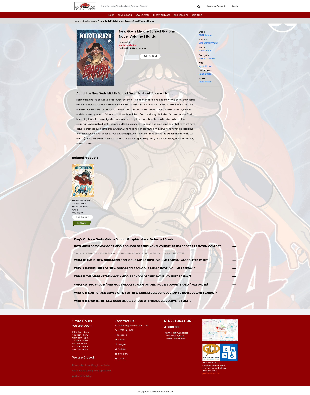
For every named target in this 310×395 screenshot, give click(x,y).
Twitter (121, 339)
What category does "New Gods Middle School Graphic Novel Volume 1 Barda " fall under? (141, 284)
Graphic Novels (89, 21)
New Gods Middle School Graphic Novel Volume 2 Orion (81, 205)
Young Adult (205, 50)
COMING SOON (125, 15)
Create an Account (215, 6)
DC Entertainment (208, 42)
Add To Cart (150, 56)
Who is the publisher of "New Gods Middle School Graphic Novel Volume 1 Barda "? (134, 268)
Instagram (123, 353)
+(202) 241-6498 (125, 330)
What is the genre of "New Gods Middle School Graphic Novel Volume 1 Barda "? (132, 276)
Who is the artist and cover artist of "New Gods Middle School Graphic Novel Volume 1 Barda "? (145, 293)
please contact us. (210, 373)
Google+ (122, 344)
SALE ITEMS (197, 15)
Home (76, 21)
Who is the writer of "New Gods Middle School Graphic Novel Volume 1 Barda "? (132, 301)
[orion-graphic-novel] (83, 180)
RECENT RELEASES (161, 15)
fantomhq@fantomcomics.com (133, 325)
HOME (111, 15)
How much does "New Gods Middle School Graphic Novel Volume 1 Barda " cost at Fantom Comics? (147, 246)
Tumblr (121, 358)
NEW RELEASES (142, 15)
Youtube (122, 349)
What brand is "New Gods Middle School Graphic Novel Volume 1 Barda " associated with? (141, 260)
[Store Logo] (84, 6)
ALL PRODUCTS (181, 15)
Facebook (122, 335)
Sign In (234, 6)
